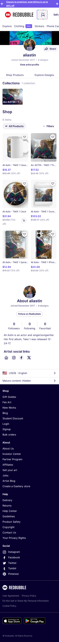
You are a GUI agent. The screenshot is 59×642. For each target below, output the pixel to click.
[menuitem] (7, 26)
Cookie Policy (9, 605)
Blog (5, 413)
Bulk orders (9, 434)
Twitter (12, 563)
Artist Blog (9, 480)
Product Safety (11, 521)
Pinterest (13, 573)
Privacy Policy (29, 595)
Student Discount (13, 418)
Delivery (7, 500)
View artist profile (29, 64)
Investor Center (12, 453)
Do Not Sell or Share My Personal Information (26, 600)
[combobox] (42, 14)
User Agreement (11, 595)
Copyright (8, 527)
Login (6, 423)
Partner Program (12, 459)
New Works (9, 407)
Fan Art (7, 402)
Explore (7, 26)
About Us (8, 448)
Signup (7, 429)
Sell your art (10, 470)
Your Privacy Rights (14, 537)
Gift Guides (9, 396)
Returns (7, 505)
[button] (13, 97)
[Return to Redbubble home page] (19, 15)
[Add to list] (24, 136)
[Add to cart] (23, 220)
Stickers (39, 26)
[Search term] (43, 14)
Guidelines (9, 516)
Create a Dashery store (16, 486)
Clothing (22, 26)
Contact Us (9, 532)
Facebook (14, 557)
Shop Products (15, 75)
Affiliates (8, 464)
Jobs (5, 475)
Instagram (14, 551)
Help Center (10, 511)
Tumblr (12, 568)
